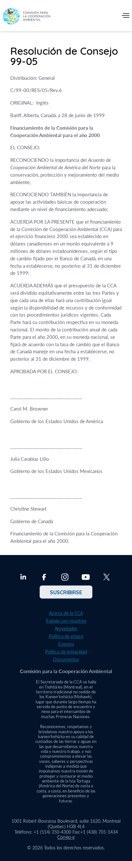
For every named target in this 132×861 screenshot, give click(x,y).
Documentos (66, 659)
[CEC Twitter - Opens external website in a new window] (106, 577)
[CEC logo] (27, 17)
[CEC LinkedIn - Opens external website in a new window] (23, 577)
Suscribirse (66, 592)
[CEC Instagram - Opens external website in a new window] (64, 577)
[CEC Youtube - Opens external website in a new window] (85, 577)
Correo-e (66, 837)
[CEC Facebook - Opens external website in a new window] (44, 577)
